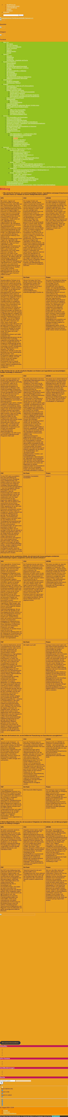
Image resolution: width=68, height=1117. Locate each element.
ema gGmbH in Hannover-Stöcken (23, 159)
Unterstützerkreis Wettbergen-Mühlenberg (19, 77)
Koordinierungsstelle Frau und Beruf (24, 177)
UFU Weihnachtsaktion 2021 (18, 114)
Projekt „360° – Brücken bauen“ (22, 174)
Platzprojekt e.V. (18, 161)
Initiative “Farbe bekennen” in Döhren (18, 68)
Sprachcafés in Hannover (17, 93)
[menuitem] (35, 15)
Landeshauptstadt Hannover (15, 183)
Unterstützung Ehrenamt (20, 143)
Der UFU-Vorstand (12, 45)
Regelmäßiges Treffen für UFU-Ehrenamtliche (20, 86)
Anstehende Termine (9, 1064)
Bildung (15, 138)
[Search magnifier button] (1, 1083)
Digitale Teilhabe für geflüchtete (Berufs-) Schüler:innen (23, 105)
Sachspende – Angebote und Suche (17, 60)
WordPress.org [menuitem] (11, 4)
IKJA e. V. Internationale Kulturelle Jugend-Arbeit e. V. (29, 164)
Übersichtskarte (11, 63)
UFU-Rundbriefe (8, 1072)
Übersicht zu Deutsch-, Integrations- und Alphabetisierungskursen (26, 123)
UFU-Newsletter (8, 1071)
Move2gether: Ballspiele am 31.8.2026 (14, 1049)
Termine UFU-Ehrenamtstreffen (12, 1061)
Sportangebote (11, 99)
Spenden (9, 56)
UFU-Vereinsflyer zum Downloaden (17, 117)
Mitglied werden (11, 51)
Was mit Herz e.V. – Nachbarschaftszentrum (26, 158)
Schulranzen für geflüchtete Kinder (17, 120)
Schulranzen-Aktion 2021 (17, 113)
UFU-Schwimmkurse (16, 102)
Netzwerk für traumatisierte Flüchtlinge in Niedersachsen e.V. (31, 170)
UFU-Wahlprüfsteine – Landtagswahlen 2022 (23, 134)
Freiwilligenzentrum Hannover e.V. (23, 155)
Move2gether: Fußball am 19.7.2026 (14, 1053)
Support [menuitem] (9, 9)
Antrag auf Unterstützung (14, 119)
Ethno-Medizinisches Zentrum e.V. (23, 171)
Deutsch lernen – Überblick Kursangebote (22, 92)
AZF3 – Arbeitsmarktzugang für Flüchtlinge (25, 179)
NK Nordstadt (11, 72)
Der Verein (10, 44)
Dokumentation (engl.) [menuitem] (13, 6)
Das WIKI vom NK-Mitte (13, 128)
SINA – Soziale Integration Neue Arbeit (24, 180)
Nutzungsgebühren (19, 141)
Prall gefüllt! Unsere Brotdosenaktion (17, 107)
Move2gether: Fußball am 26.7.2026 (14, 1052)
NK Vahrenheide (11, 75)
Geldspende (10, 57)
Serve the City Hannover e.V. (21, 152)
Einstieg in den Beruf (19, 140)
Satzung (9, 50)
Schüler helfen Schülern (17, 111)
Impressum (6, 1112)
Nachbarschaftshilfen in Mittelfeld (16, 71)
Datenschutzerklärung (9, 1113)
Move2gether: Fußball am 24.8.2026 (14, 1050)
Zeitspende (10, 59)
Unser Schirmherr (12, 48)
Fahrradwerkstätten (12, 104)
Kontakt (9, 53)
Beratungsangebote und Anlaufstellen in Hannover (21, 126)
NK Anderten (10, 65)
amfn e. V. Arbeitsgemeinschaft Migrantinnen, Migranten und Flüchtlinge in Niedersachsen (39, 167)
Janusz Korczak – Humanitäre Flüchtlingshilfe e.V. (28, 165)
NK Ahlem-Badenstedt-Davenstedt (17, 66)
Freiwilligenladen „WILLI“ (20, 153)
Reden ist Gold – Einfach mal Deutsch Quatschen (24, 95)
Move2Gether (14, 101)
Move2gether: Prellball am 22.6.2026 (14, 1055)
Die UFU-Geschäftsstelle (14, 47)
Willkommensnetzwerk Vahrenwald (17, 78)
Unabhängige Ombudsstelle (21, 144)
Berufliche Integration (13, 81)
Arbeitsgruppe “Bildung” (14, 83)
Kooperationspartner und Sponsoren (17, 182)
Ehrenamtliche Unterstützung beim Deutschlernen (24, 96)
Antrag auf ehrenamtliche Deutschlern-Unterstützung (22, 122)
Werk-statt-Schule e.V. (19, 176)
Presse (5, 1074)
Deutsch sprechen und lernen (15, 90)
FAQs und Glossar (12, 129)
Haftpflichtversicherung (13, 131)
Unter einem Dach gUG (20, 156)
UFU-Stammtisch (12, 87)
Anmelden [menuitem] (6, 12)
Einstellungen (56, 1116)
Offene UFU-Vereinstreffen (18, 110)
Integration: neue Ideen (20, 146)
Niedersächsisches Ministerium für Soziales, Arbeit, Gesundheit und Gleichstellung (31, 185)
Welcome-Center (18, 137)
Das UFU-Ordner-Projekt (14, 89)
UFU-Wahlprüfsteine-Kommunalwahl (21, 135)
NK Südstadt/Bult (12, 74)
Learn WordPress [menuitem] (12, 7)
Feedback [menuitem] (10, 10)
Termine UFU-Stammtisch (10, 1063)
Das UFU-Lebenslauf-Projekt (15, 98)
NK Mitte (9, 69)
